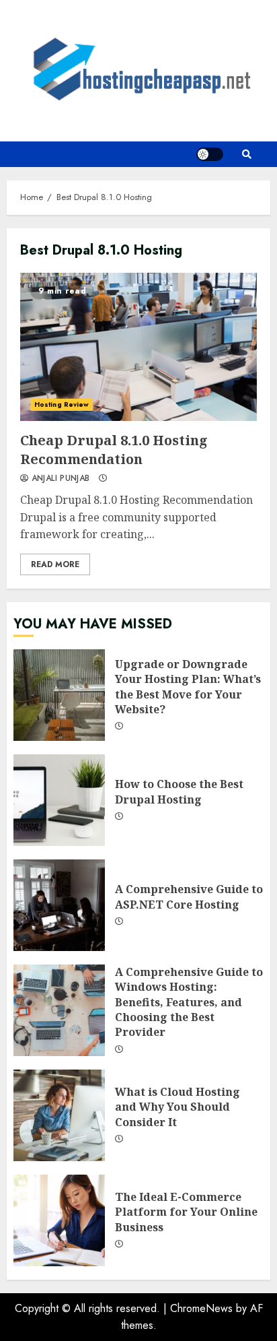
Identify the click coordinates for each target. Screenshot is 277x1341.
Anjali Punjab (58, 478)
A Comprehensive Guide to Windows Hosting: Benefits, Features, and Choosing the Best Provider (59, 1010)
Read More (55, 564)
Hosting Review (61, 404)
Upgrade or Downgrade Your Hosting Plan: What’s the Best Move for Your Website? (59, 695)
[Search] (247, 154)
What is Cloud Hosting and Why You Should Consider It (59, 1115)
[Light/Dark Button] (209, 154)
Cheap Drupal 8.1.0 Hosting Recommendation (138, 347)
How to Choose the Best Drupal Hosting (59, 800)
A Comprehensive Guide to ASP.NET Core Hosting (59, 905)
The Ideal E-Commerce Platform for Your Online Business (59, 1220)
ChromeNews (201, 1308)
